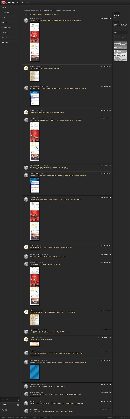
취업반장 (32, 66)
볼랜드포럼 (23, 417)
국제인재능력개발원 (34, 86)
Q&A (3, 18)
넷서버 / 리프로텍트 (32, 417)
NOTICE (26, 14)
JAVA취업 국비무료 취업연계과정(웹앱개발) (41, 339)
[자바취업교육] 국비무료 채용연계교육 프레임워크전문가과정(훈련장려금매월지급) (51, 247)
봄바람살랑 (32, 18)
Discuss (5, 23)
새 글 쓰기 (120, 37)
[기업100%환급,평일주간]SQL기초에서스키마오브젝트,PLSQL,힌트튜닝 (49, 168)
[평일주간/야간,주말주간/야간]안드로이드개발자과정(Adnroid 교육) (47, 257)
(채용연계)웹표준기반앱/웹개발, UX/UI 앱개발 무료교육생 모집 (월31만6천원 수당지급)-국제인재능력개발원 (58, 88)
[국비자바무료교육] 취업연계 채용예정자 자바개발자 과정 (45, 264)
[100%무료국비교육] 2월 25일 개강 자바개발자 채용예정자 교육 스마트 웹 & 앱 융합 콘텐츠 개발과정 (56, 353)
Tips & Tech (6, 13)
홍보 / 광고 (5, 37)
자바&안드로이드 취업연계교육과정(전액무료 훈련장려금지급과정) (47, 112)
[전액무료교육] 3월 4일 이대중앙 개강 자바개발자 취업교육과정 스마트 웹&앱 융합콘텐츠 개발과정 (55, 199)
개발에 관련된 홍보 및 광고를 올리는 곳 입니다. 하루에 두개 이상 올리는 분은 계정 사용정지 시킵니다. (49, 10)
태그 (115, 17)
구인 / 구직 (5, 42)
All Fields (116, 15)
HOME (4, 8)
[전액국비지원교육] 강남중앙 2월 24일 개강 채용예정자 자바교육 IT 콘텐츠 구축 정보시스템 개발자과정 (57, 403)
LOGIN (4, 405)
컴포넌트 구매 (11, 417)
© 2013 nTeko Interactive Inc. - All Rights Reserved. (118, 417)
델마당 (17, 417)
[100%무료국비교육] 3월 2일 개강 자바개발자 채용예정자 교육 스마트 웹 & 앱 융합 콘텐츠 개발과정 (56, 120)
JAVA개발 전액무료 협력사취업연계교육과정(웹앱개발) (44, 68)
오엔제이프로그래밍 (34, 166)
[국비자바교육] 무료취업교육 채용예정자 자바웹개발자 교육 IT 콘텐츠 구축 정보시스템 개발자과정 (55, 21)
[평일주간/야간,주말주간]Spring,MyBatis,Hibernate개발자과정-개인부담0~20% (51, 411)
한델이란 (4, 417)
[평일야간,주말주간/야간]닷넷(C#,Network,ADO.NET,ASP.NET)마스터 (49, 332)
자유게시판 (5, 32)
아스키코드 (40, 417)
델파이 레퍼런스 (48, 417)
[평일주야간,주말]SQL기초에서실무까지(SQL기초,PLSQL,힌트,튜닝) (48, 386)
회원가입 (4, 410)
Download (6, 28)
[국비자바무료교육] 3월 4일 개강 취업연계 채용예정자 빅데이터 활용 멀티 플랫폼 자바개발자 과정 (55, 394)
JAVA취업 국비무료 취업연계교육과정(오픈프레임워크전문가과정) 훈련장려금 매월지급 (52, 312)
